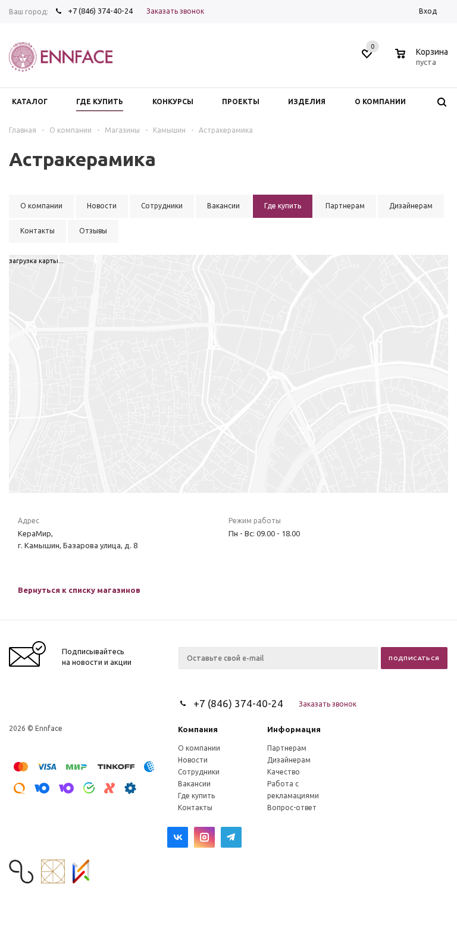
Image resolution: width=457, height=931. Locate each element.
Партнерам (286, 748)
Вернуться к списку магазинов (79, 590)
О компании (199, 748)
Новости (193, 760)
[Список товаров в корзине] (423, 60)
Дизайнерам (289, 760)
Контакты (195, 807)
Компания (198, 729)
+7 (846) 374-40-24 (100, 11)
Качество (283, 772)
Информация (294, 729)
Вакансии (194, 784)
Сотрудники (199, 772)
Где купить (196, 795)
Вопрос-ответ (292, 807)
